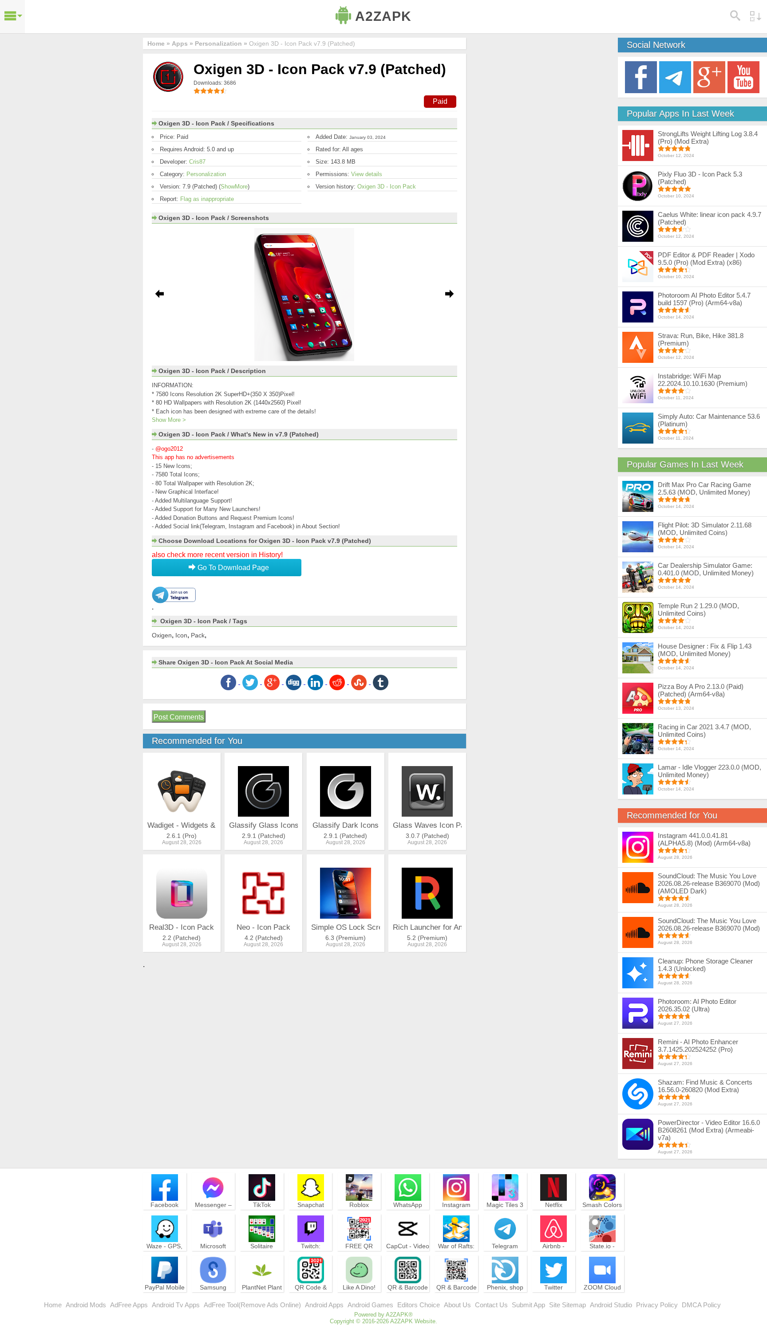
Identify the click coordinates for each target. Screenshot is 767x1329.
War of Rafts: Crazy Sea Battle (456, 1254)
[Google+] (709, 76)
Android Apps (324, 1305)
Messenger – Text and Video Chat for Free (213, 1212)
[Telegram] (675, 76)
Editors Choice (418, 1305)
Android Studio (611, 1305)
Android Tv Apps (176, 1305)
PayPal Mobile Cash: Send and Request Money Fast (165, 1299)
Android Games (370, 1305)
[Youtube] (743, 76)
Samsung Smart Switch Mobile (213, 1295)
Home (53, 1305)
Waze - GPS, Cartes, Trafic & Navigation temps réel (164, 1258)
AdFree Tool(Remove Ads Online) (252, 1305)
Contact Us (491, 1305)
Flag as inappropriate (207, 199)
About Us (457, 1305)
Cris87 (197, 161)
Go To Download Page (232, 567)
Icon (181, 635)
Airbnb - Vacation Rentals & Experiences (553, 1258)
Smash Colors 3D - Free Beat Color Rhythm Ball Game (602, 1216)
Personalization (206, 174)
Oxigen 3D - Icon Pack (386, 186)
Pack (198, 635)
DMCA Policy (701, 1305)
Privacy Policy (657, 1305)
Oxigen (162, 635)
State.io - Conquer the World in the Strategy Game (602, 1258)
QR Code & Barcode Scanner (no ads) (310, 1299)
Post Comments (179, 717)
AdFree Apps (129, 1305)
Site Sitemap (567, 1305)
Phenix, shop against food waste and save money (505, 1299)
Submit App (528, 1305)
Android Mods (86, 1305)
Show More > (169, 420)
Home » (158, 43)
